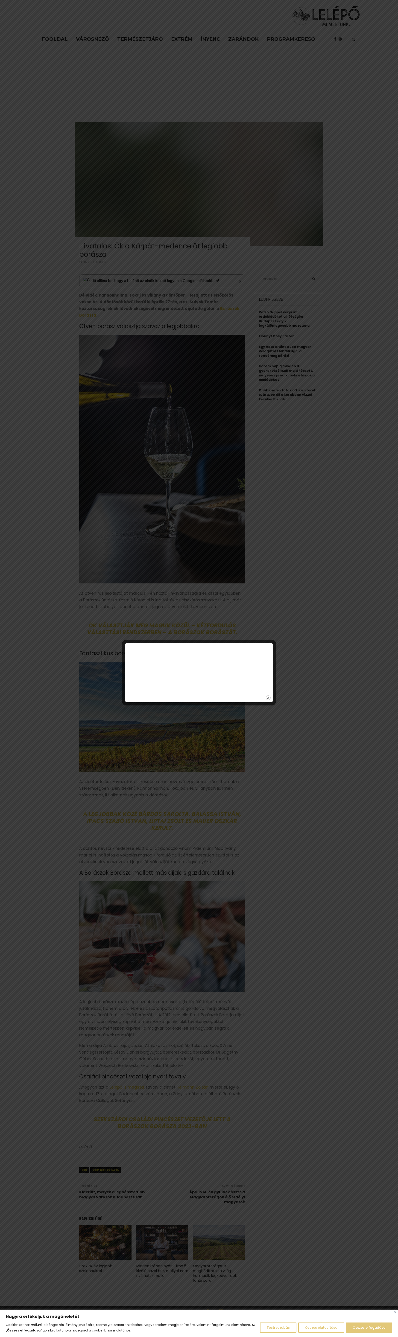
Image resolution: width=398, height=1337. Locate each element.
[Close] (395, 1312)
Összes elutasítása (321, 1327)
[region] (199, 1323)
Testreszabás (278, 1327)
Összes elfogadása (369, 1327)
